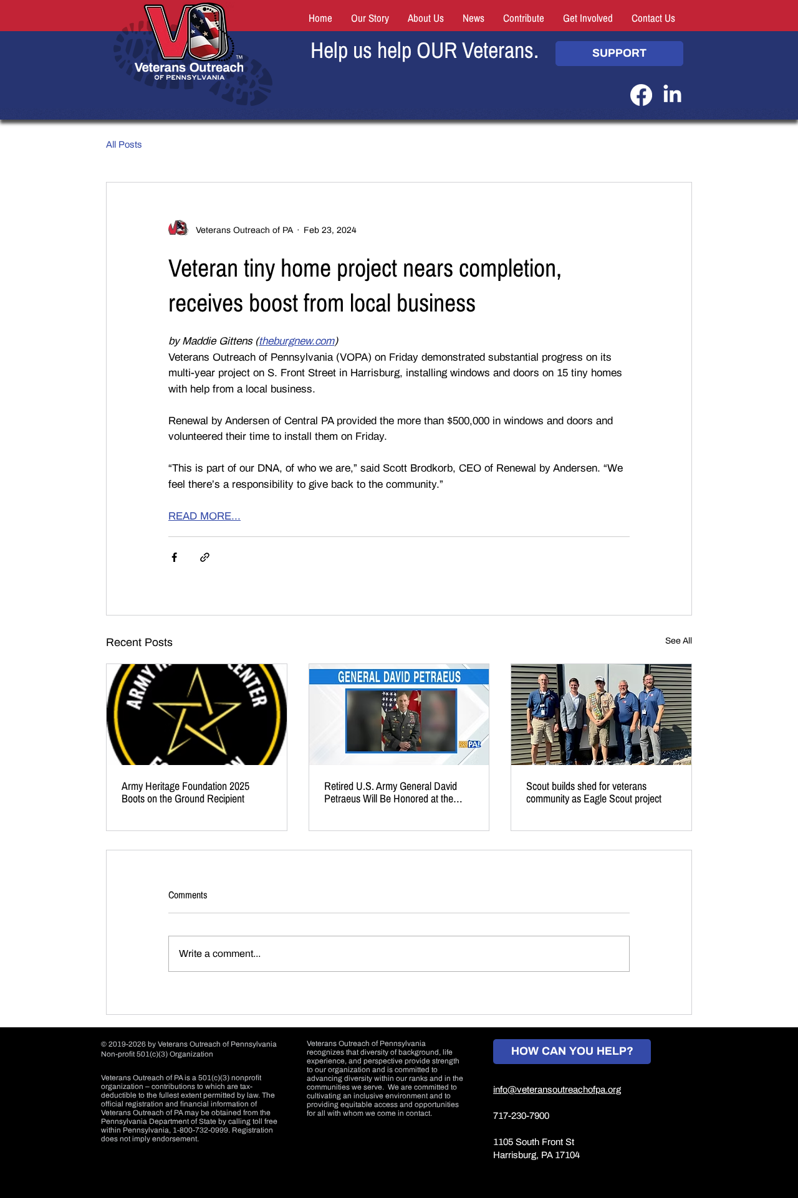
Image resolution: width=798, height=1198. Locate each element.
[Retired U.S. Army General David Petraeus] (399, 714)
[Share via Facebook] (174, 557)
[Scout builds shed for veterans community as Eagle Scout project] (601, 714)
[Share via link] (205, 557)
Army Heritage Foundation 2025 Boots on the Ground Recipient (185, 792)
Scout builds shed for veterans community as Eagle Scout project (593, 792)
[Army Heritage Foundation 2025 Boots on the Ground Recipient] (197, 714)
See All (678, 640)
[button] (524, 18)
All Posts (124, 145)
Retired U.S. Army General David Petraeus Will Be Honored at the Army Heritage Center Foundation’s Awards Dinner (395, 792)
